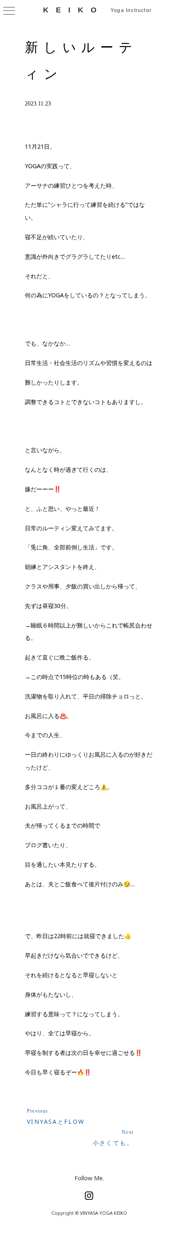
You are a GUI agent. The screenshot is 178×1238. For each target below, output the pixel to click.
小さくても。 (113, 1143)
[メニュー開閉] (9, 10)
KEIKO (73, 10)
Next (127, 1132)
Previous (37, 1111)
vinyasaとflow (56, 1121)
